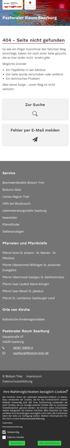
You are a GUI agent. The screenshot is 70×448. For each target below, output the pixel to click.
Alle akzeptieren (49, 443)
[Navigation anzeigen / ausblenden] (62, 6)
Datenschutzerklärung (32, 418)
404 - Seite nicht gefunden (33, 40)
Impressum (7, 423)
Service (8, 173)
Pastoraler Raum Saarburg (25, 331)
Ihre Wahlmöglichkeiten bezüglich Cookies (35, 392)
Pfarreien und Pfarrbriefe (24, 243)
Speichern (17, 443)
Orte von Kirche (16, 309)
